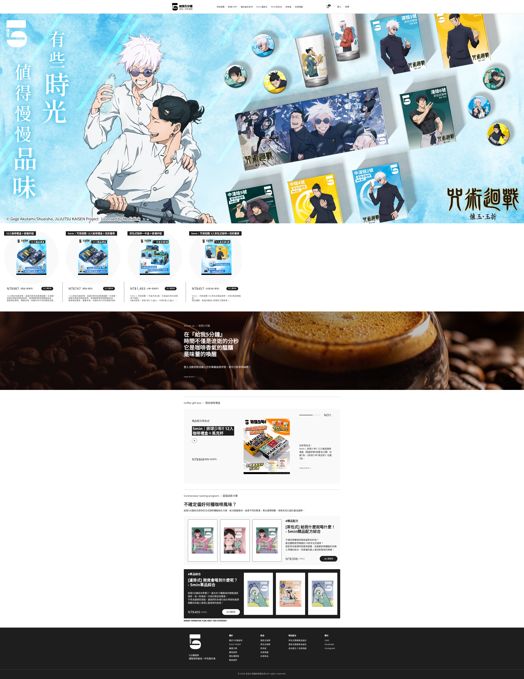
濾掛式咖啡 (265, 640)
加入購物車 (47, 288)
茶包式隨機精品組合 (297, 640)
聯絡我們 (233, 660)
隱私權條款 (234, 656)
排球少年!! (232, 6)
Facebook (329, 644)
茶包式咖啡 (265, 644)
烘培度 (288, 6)
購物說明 (233, 652)
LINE (327, 640)
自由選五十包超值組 (297, 648)
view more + (190, 376)
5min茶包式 (276, 6)
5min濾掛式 (261, 6)
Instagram (330, 648)
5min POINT (235, 644)
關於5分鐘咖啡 (235, 640)
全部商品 (264, 656)
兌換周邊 (299, 6)
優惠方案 (233, 648)
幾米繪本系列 (247, 6)
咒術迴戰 (221, 6)
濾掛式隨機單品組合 (297, 644)
